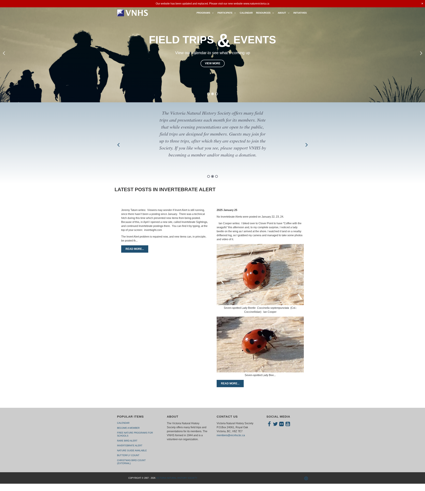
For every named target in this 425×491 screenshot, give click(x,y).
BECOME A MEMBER (128, 428)
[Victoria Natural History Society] (133, 12)
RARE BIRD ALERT (127, 440)
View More (212, 55)
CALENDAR (123, 423)
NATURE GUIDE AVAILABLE (132, 450)
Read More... (135, 248)
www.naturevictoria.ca (256, 3)
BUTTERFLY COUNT (128, 455)
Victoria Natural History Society (176, 478)
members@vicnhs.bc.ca (231, 435)
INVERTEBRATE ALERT (129, 445)
